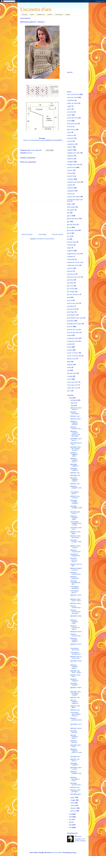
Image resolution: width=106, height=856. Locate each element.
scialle (69, 347)
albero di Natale (72, 103)
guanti (69, 233)
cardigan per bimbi (73, 165)
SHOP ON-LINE (58, 14)
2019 (70, 814)
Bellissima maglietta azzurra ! (74, 640)
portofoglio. (71, 312)
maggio (73, 800)
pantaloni (70, 280)
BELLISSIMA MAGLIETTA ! (75, 555)
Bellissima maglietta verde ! (74, 454)
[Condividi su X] (50, 150)
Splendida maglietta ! (74, 465)
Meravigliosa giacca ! (74, 591)
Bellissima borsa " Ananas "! (76, 408)
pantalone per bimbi (74, 277)
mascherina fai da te (74, 262)
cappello (70, 150)
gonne (69, 227)
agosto (73, 403)
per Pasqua (71, 292)
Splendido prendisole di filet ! (75, 582)
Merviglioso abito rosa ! (76, 528)
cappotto (70, 156)
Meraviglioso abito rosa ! (75, 649)
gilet (68, 222)
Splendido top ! (75, 475)
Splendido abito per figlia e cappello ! (75, 693)
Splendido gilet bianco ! (75, 512)
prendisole (70, 321)
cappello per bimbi (73, 153)
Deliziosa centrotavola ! (75, 607)
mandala (70, 257)
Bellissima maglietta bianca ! (74, 460)
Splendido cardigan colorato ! (74, 501)
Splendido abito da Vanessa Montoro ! (75, 448)
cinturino (70, 170)
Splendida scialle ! (75, 616)
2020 (71, 398)
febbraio (74, 808)
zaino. (69, 391)
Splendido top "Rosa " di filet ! (76, 671)
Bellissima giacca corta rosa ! (76, 657)
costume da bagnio (73, 197)
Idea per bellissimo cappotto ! (74, 701)
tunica (69, 379)
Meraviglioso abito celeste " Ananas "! (75, 714)
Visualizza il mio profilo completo (80, 840)
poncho (69, 300)
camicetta (70, 138)
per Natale (70, 289)
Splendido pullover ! (74, 731)
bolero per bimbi (72, 118)
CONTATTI (49, 14)
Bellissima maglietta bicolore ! (74, 423)
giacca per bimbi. (73, 219)
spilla (68, 362)
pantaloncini (71, 274)
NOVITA (32, 14)
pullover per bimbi (73, 332)
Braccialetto (71, 130)
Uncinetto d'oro (35, 9)
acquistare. (70, 100)
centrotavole (71, 167)
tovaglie (69, 376)
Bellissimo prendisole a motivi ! (75, 779)
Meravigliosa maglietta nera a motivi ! (75, 523)
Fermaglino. (70, 210)
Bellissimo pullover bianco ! (76, 719)
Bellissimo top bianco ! (74, 760)
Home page (24, 14)
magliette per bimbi (73, 254)
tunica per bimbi (72, 382)
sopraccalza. (71, 359)
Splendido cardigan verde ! (76, 507)
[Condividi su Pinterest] (53, 150)
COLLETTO (70, 176)
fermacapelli (71, 207)
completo (70, 179)
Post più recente (27, 234)
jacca (69, 236)
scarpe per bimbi (73, 338)
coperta (70, 185)
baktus (69, 109)
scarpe (69, 335)
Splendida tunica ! (75, 725)
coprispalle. (71, 191)
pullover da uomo (73, 330)
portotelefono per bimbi (75, 318)
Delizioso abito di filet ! (76, 565)
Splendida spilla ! (76, 794)
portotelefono (71, 315)
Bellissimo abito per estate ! (75, 536)
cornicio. (70, 194)
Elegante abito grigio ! (75, 706)
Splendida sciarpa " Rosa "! (75, 541)
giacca (69, 216)
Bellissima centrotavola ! (75, 551)
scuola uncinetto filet (74, 356)
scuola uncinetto (72, 353)
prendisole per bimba (74, 324)
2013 (70, 822)
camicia (69, 141)
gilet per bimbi (72, 224)
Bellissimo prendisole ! (74, 413)
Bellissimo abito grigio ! (75, 532)
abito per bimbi (72, 97)
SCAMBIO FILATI (40, 14)
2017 (70, 820)
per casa (70, 286)
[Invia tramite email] (46, 150)
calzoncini (70, 135)
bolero (69, 115)
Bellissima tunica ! (75, 596)
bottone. (70, 127)
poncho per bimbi (73, 303)
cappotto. (70, 159)
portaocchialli (71, 309)
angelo (69, 106)
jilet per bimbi (71, 242)
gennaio (73, 811)
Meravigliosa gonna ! (74, 493)
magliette (70, 251)
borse (69, 121)
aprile (73, 803)
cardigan (70, 162)
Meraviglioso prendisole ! (74, 587)
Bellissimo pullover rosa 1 (75, 428)
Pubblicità (67, 14)
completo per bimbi (73, 182)
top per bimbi (71, 373)
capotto (70, 147)
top (68, 370)
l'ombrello (70, 245)
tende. (69, 367)
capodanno (71, 144)
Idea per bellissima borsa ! (74, 736)
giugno (73, 797)
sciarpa (69, 350)
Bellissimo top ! (75, 416)
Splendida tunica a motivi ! (75, 768)
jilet (68, 239)
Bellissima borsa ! (76, 632)
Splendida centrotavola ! (75, 784)
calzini (69, 132)
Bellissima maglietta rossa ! (74, 621)
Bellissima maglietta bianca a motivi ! (76, 751)
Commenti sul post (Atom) (45, 239)
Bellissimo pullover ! (74, 741)
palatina (70, 271)
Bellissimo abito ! (75, 419)
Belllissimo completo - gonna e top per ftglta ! (75, 433)
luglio (72, 406)
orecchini (70, 268)
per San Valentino (73, 294)
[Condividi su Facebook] (51, 150)
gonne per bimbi (72, 230)
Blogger (73, 853)
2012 (70, 825)
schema (69, 344)
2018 (70, 817)
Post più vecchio (57, 234)
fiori (68, 213)
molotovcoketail (57, 853)
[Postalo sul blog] (48, 150)
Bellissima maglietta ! (74, 680)
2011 (70, 827)
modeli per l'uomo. (73, 265)
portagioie (70, 306)
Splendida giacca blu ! (76, 443)
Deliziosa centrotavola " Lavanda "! (75, 611)
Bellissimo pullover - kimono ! (74, 560)
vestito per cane (72, 388)
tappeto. (70, 365)
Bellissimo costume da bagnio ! (75, 627)
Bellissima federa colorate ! (76, 569)
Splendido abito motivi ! (75, 746)
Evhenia (78, 836)
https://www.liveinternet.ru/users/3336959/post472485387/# (42, 140)
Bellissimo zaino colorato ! (75, 546)
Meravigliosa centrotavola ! (75, 653)
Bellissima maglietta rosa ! (75, 487)
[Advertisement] (42, 216)
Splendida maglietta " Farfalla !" (74, 479)
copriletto (70, 188)
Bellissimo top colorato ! (74, 497)
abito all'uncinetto (73, 94)
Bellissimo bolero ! (75, 688)
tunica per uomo (72, 385)
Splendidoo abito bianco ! (76, 439)
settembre (74, 400)
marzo (73, 805)
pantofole (70, 283)
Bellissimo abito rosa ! (75, 676)
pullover (29, 153)
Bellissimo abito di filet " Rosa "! (76, 600)
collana (69, 173)
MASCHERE (71, 259)
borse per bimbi (72, 124)
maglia (69, 248)
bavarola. (70, 112)
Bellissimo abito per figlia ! (75, 791)
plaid (68, 297)
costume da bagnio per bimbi (75, 200)
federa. (69, 204)
